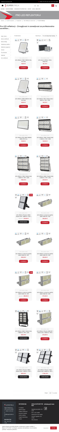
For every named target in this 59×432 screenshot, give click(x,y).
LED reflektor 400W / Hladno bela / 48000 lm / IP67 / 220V (23, 331)
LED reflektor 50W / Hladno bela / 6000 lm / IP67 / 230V (45, 99)
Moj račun (52, 5)
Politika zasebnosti (23, 411)
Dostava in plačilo (23, 413)
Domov (2, 20)
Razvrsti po (38, 35)
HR (38, 5)
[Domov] (2, 6)
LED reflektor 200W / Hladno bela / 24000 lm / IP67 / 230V (45, 177)
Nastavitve (45, 428)
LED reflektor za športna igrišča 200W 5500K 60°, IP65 (23, 254)
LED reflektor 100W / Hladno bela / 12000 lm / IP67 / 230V (45, 138)
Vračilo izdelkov (22, 415)
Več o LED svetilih (35, 412)
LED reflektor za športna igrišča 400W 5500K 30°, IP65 (23, 293)
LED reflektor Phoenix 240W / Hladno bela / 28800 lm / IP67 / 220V (23, 215)
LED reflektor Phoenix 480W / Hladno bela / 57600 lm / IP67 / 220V (23, 370)
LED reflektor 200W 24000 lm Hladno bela (23, 99)
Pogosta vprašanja (23, 417)
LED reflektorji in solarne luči (29, 20)
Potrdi (53, 428)
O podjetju (21, 407)
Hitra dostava (34, 419)
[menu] (28, 9)
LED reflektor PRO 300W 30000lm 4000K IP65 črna (23, 138)
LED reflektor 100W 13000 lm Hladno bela (23, 60)
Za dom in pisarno (10, 20)
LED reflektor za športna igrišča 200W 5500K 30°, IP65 (45, 254)
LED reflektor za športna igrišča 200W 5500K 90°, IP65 (45, 215)
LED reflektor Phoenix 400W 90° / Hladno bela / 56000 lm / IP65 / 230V (45, 331)
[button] (35, 6)
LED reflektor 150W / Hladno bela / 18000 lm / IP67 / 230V (23, 177)
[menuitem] (2, 9)
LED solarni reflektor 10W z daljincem (45, 60)
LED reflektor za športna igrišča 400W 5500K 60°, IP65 (45, 293)
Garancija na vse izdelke (37, 414)
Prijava (20, 419)
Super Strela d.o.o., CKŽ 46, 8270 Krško (8, 408)
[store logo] (12, 5)
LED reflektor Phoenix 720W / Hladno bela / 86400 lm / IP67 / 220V (45, 370)
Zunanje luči (19, 20)
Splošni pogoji (22, 409)
